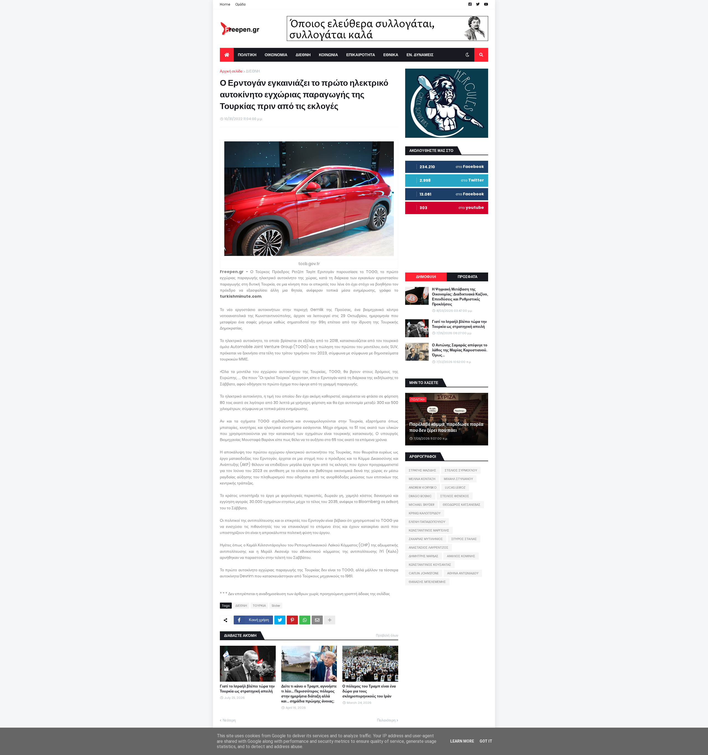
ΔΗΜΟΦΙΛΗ (426, 276)
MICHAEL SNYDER (421, 504)
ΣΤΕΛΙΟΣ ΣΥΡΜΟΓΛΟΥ (461, 470)
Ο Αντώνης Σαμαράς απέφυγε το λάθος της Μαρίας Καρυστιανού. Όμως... (459, 350)
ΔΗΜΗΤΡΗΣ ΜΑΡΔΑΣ (423, 556)
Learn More (462, 741)
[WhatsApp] (304, 620)
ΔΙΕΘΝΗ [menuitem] (303, 55)
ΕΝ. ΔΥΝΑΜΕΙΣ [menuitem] (420, 55)
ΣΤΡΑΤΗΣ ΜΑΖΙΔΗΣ (422, 470)
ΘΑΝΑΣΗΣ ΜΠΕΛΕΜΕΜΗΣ (427, 582)
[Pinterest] (292, 620)
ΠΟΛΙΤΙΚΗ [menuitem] (247, 55)
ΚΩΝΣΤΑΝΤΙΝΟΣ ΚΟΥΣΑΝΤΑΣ (430, 564)
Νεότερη (229, 720)
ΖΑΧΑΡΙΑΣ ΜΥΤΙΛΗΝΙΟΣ (426, 539)
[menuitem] (227, 55)
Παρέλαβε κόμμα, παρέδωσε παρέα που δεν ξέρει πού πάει (446, 427)
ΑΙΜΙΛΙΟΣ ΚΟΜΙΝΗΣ (461, 556)
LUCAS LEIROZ (455, 487)
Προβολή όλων (387, 635)
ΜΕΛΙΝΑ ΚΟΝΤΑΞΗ (422, 479)
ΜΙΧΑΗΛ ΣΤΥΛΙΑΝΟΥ (458, 479)
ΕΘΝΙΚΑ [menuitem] (390, 55)
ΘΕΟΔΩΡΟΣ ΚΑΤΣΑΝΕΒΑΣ (461, 504)
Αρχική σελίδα (231, 71)
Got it (486, 741)
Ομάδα (240, 4)
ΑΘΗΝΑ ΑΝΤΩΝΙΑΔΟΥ (462, 573)
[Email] (317, 620)
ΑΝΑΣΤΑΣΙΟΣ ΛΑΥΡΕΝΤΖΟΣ (428, 547)
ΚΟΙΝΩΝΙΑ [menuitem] (328, 55)
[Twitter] (279, 620)
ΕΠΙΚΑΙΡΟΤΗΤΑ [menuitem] (360, 55)
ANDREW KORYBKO (422, 487)
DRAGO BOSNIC (420, 496)
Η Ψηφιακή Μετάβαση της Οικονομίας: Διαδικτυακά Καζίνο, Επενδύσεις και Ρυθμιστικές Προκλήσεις (460, 297)
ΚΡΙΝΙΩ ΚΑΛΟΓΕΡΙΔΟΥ (425, 513)
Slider (276, 605)
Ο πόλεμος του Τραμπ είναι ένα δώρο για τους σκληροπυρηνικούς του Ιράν (369, 691)
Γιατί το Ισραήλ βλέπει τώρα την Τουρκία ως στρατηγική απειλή (247, 689)
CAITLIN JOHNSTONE (424, 573)
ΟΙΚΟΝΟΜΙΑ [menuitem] (276, 55)
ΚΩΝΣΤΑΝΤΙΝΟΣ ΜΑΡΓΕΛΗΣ (429, 530)
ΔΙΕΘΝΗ (253, 71)
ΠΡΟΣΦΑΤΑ (467, 276)
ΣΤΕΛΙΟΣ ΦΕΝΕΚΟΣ (454, 496)
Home (225, 4)
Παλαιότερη (386, 720)
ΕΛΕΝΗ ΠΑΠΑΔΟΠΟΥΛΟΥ (427, 522)
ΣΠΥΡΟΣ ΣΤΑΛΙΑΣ (464, 539)
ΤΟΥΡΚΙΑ (259, 605)
